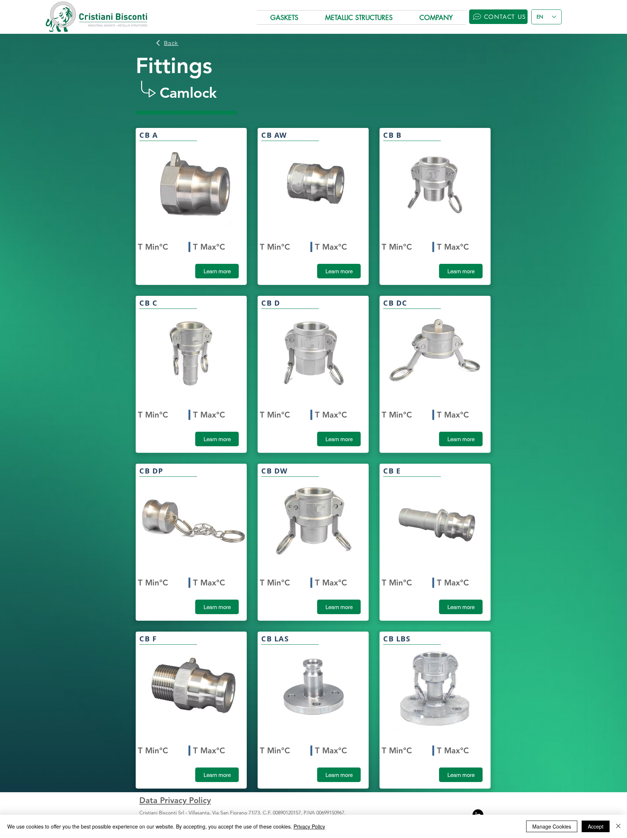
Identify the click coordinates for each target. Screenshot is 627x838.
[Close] (618, 826)
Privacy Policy (309, 826)
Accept (595, 826)
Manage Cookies (551, 826)
